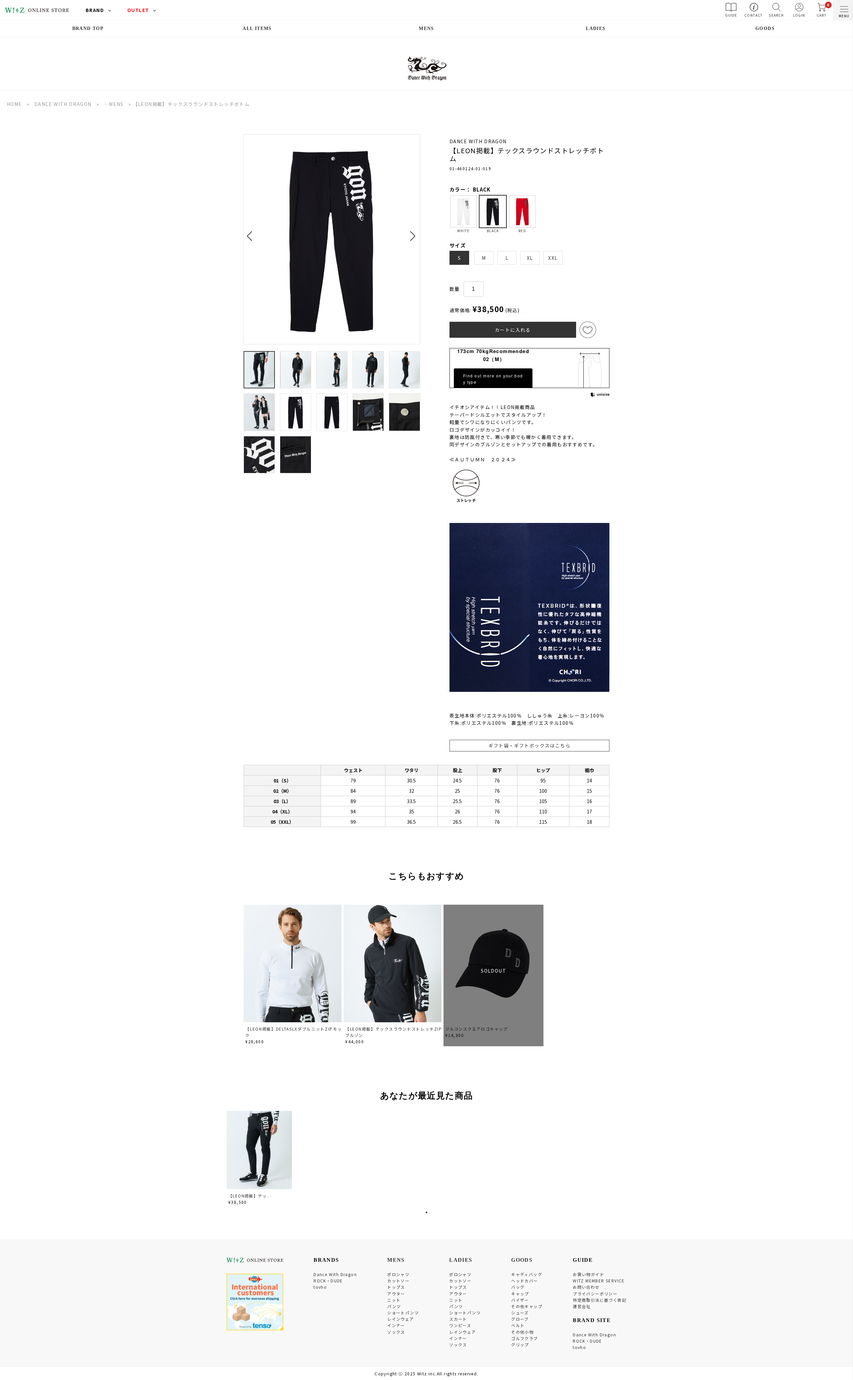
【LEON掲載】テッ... (249, 1195)
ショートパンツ (403, 1312)
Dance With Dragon (335, 1274)
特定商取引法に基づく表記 (599, 1300)
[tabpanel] (260, 1159)
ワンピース (460, 1325)
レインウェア (400, 1319)
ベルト (517, 1325)
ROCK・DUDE (328, 1280)
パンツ (394, 1306)
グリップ (520, 1344)
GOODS (765, 28)
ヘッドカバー (524, 1280)
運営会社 (582, 1306)
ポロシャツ (398, 1274)
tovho (320, 1287)
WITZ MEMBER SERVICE (599, 1280)
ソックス (396, 1332)
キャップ (520, 1293)
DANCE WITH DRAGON (63, 104)
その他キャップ (526, 1306)
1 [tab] (426, 1212)
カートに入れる (513, 329)
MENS (426, 28)
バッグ (517, 1287)
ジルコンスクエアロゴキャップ (476, 1029)
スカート (458, 1319)
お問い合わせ (586, 1287)
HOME (14, 104)
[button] (251, 232)
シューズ (520, 1312)
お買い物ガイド (588, 1274)
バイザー (520, 1300)
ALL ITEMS (257, 28)
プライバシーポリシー (595, 1293)
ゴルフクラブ (524, 1338)
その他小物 (522, 1332)
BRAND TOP (88, 28)
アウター (396, 1293)
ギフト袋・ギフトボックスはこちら (529, 745)
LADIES (595, 28)
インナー (396, 1325)
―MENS (114, 104)
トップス (396, 1287)
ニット (394, 1300)
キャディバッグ (526, 1274)
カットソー (398, 1280)
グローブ (520, 1319)
